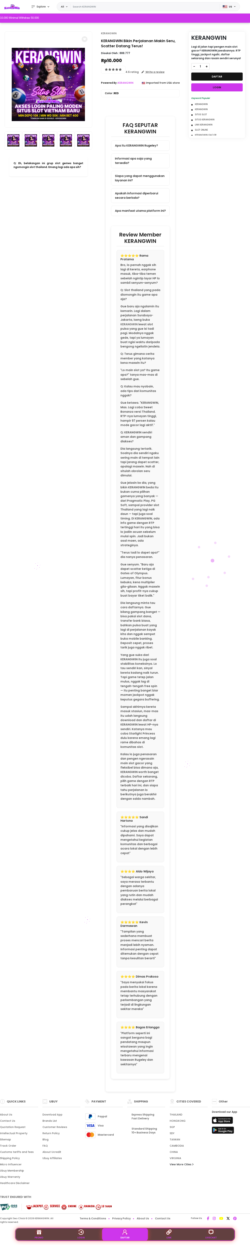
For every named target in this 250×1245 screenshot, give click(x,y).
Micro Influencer (11, 1164)
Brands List (49, 1121)
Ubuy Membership (12, 1170)
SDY (172, 1133)
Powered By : (109, 83)
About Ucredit (51, 1152)
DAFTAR (217, 76)
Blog (45, 1139)
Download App (52, 1114)
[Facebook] (208, 1219)
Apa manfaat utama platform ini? (140, 211)
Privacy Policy (121, 1218)
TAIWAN (175, 1139)
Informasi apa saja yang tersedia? (133, 160)
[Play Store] (223, 1131)
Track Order (8, 1146)
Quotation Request (12, 1127)
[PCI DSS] (8, 1207)
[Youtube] (221, 1219)
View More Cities (181, 1164)
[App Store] (223, 1121)
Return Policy (51, 1133)
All (62, 6)
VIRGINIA (175, 1158)
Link (169, 1237)
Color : (112, 93)
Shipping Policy (10, 1158)
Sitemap (5, 1139)
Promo (39, 1237)
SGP (172, 1127)
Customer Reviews (54, 1127)
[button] (84, 39)
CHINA (174, 1152)
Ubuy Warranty (10, 1177)
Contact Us (7, 1121)
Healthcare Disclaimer (15, 1183)
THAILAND (176, 1114)
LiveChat (211, 1237)
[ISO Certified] (67, 1207)
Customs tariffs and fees (17, 1152)
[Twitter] (228, 1219)
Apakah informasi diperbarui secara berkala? (136, 195)
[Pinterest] (235, 1219)
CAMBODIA (177, 1146)
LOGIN (217, 87)
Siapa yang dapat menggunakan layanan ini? (140, 178)
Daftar (125, 1237)
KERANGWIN (109, 33)
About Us (6, 1114)
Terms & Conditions (93, 1218)
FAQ (45, 1146)
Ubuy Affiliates (52, 1158)
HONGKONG (178, 1121)
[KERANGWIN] (12, 6)
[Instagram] (214, 1219)
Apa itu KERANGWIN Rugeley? (136, 145)
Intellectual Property (13, 1133)
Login (81, 1237)
